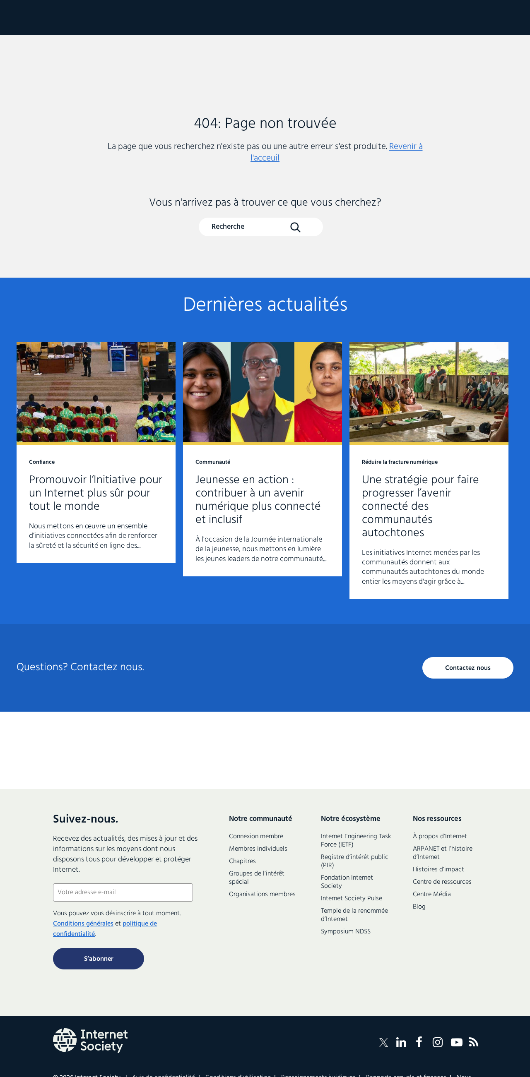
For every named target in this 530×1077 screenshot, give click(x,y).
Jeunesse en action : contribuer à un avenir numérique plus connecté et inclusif (262, 459)
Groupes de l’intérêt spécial (256, 878)
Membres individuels (258, 849)
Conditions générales (83, 924)
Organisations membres (262, 894)
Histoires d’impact (438, 869)
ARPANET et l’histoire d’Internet (442, 853)
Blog (419, 907)
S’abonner (98, 959)
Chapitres (242, 861)
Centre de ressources (442, 882)
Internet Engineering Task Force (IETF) (356, 840)
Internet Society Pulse (351, 898)
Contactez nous (468, 668)
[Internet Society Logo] (90, 1040)
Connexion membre (256, 836)
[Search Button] (295, 227)
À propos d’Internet (440, 836)
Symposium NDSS (346, 931)
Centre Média (432, 894)
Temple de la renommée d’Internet (354, 915)
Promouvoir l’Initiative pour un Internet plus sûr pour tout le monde (96, 452)
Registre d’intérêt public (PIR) (354, 861)
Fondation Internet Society (347, 882)
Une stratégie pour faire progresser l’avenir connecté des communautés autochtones (428, 470)
